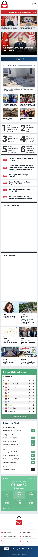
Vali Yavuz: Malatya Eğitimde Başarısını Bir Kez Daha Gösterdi (28, 362)
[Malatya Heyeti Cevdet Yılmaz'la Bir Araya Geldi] (10, 352)
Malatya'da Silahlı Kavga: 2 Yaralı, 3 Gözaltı (30, 140)
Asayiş (28, 136)
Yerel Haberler (9, 255)
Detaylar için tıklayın (19, 416)
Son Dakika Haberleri (9, 541)
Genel (10, 146)
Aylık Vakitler (7, 509)
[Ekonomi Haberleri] (34, 205)
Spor (8, 125)
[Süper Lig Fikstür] (34, 423)
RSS (7, 549)
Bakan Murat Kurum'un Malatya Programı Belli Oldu (28, 342)
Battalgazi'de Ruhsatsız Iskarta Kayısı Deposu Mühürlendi (13, 140)
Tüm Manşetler (26, 536)
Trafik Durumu (26, 532)
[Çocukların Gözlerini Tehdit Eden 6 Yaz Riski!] (10, 307)
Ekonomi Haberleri (11, 205)
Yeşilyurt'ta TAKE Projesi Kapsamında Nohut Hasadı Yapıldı (30, 150)
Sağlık (5, 314)
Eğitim (23, 359)
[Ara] (33, 4)
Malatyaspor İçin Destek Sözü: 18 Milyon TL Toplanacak (12, 129)
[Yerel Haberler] (34, 255)
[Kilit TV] (4, 4)
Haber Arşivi (25, 541)
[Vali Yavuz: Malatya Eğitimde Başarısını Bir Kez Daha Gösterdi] (28, 352)
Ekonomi (29, 146)
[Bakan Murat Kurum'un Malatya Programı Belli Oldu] (28, 332)
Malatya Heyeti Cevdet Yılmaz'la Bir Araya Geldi (10, 362)
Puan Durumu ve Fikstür (9, 536)
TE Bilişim (23, 554)
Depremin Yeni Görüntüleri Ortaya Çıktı (13, 150)
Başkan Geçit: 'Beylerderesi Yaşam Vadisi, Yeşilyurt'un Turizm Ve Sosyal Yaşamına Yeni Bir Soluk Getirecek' (21, 167)
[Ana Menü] (35, 4)
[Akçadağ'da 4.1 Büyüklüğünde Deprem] (10, 332)
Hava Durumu (7, 532)
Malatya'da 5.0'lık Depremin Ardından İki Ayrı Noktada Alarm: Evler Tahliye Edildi (30, 129)
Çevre (28, 125)
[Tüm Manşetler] (34, 65)
